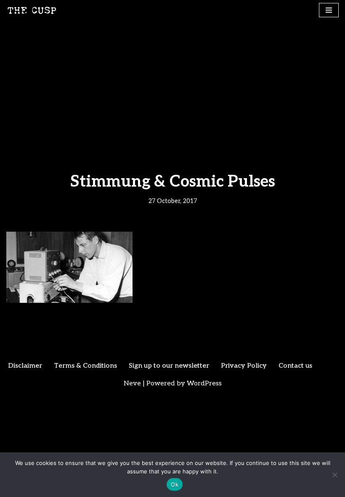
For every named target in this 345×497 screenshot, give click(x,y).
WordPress (204, 383)
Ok (174, 484)
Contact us (295, 366)
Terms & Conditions (85, 366)
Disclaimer (25, 366)
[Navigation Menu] (329, 10)
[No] (334, 474)
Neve (132, 383)
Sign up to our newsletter (169, 366)
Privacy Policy (244, 366)
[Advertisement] (172, 84)
